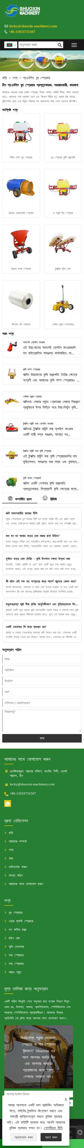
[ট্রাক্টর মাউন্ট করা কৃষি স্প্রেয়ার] (11, 461)
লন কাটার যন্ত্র (17, 929)
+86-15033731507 (22, 31)
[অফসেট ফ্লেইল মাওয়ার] (11, 352)
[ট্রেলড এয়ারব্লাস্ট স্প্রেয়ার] (21, 204)
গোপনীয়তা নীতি (53, 1127)
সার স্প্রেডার (16, 954)
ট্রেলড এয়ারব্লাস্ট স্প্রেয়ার (21, 212)
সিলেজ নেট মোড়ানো (21, 324)
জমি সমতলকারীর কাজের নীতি (21, 513)
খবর (11, 858)
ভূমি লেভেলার (16, 946)
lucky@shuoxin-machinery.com (33, 26)
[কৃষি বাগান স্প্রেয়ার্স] (11, 488)
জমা (42, 738)
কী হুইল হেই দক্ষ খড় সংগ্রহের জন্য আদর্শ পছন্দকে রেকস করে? (41, 581)
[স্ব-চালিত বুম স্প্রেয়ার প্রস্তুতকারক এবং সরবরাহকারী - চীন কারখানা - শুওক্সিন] (22, 10)
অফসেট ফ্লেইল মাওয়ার (34, 342)
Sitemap (71, 1126)
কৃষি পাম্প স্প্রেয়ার (31, 369)
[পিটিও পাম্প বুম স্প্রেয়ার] (21, 149)
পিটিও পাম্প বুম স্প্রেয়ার (21, 157)
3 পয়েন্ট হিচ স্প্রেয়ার (63, 212)
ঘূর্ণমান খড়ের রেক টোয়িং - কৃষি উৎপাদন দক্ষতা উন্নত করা (38, 558)
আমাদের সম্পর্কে (18, 841)
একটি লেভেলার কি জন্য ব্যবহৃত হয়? (26, 626)
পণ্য (15, 77)
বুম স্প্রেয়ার (15, 912)
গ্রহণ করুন (51, 1137)
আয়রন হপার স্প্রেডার (21, 268)
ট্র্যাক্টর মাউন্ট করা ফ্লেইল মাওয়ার (38, 423)
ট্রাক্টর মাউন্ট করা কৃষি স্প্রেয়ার (37, 450)
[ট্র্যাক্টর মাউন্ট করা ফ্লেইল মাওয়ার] (11, 434)
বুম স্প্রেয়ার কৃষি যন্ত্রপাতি (63, 157)
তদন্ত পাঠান (16, 875)
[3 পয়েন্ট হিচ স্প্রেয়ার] (63, 204)
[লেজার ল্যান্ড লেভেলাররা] (63, 316)
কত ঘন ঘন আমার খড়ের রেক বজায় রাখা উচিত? (33, 535)
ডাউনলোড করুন (18, 866)
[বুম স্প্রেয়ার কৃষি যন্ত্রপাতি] (63, 149)
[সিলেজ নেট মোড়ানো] (21, 316)
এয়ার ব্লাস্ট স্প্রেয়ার (21, 920)
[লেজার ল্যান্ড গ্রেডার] (11, 407)
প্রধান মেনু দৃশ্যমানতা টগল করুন (74, 44)
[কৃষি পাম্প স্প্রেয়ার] (11, 379)
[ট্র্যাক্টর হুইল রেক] (63, 260)
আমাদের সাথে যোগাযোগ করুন (26, 883)
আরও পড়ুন (15, 972)
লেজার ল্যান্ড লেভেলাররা (63, 324)
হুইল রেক (14, 937)
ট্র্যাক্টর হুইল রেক (63, 268)
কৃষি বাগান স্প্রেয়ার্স (32, 477)
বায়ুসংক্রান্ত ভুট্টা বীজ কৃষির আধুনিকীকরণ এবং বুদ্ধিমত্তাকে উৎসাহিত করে (42, 603)
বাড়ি (4, 77)
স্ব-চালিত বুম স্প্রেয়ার (36, 77)
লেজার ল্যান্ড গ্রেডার (32, 396)
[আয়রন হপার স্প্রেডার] (21, 260)
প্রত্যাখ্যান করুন (24, 1137)
